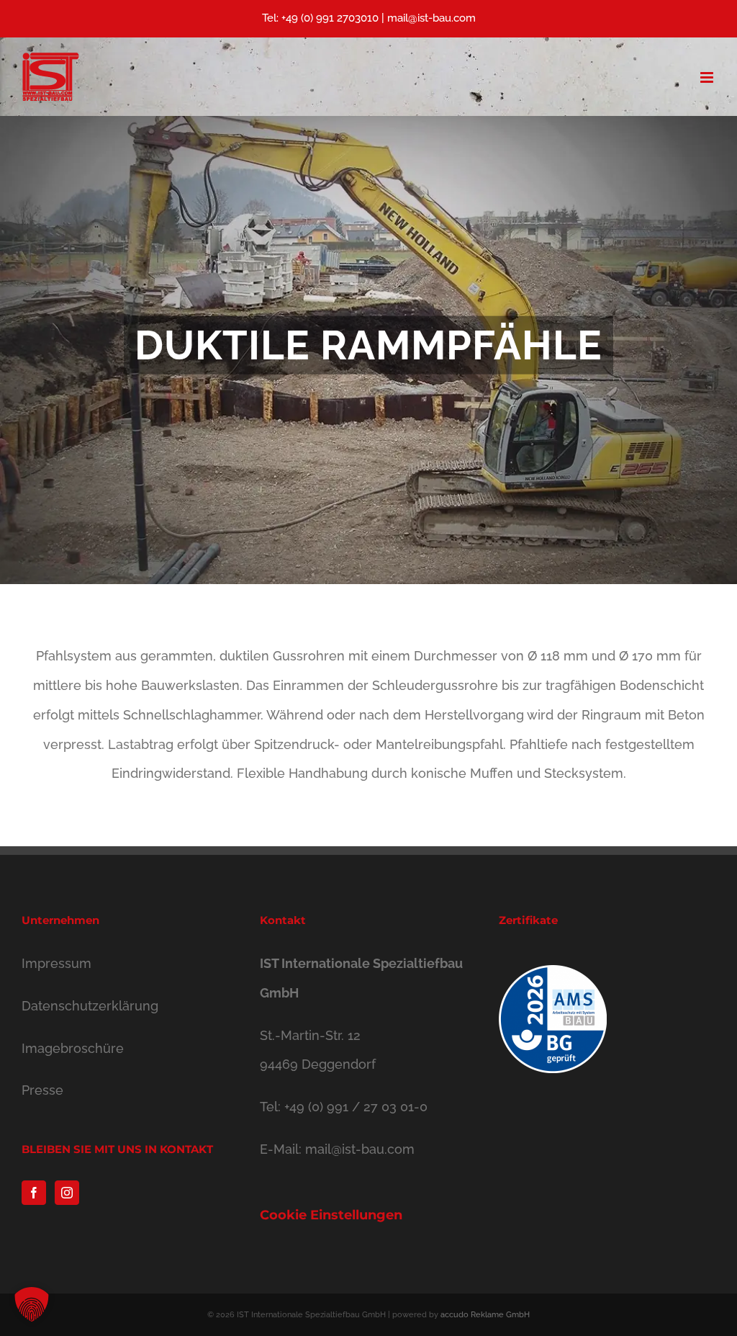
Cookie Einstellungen (331, 1215)
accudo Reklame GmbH (485, 1314)
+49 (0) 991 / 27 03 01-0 (356, 1106)
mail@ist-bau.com (431, 18)
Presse (42, 1090)
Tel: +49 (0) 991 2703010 (320, 18)
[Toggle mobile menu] (707, 77)
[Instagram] (67, 1192)
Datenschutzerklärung (90, 1005)
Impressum (56, 963)
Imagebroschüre (73, 1048)
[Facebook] (34, 1192)
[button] (31, 1304)
